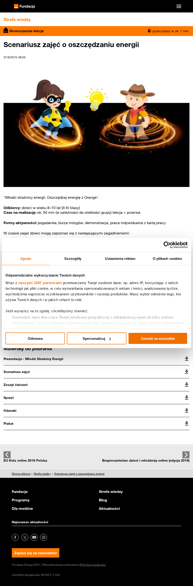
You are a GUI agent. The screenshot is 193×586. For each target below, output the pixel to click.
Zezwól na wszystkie (158, 339)
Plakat (8, 423)
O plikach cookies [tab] (167, 259)
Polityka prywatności (93, 564)
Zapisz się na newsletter (35, 552)
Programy (20, 500)
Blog (103, 500)
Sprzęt (9, 398)
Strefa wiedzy (111, 491)
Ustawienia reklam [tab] (120, 259)
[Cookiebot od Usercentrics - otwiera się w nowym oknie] (167, 245)
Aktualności (109, 508)
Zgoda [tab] (25, 259)
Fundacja (20, 491)
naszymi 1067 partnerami (40, 283)
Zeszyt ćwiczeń (16, 385)
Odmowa (35, 339)
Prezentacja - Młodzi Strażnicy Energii (33, 359)
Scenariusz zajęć (17, 372)
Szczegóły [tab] (72, 259)
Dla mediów (22, 508)
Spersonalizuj (94, 339)
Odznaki (10, 410)
